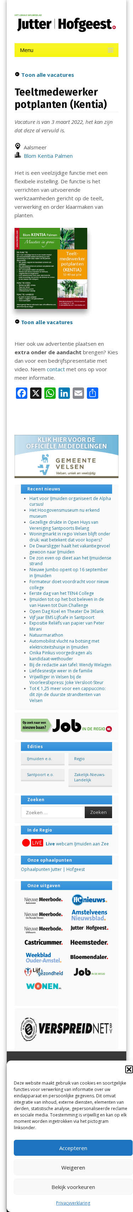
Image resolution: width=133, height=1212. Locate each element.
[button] (129, 1069)
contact (56, 369)
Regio (79, 758)
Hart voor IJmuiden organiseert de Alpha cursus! (70, 501)
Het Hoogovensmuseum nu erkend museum (64, 513)
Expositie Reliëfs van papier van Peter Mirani (66, 626)
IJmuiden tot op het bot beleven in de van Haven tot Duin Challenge (66, 602)
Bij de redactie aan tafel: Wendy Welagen (70, 665)
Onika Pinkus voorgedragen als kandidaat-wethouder (60, 656)
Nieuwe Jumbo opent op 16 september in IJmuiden (68, 573)
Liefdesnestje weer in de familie (61, 671)
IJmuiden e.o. (39, 758)
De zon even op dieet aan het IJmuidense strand (70, 561)
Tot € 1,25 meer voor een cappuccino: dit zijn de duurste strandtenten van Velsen (67, 694)
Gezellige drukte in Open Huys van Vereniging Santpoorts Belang (63, 525)
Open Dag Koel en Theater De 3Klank (66, 611)
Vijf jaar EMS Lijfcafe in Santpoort (61, 617)
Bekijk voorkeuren (73, 1186)
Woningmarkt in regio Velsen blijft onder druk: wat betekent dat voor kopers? (69, 537)
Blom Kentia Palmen (47, 155)
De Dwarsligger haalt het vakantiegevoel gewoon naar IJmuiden (69, 549)
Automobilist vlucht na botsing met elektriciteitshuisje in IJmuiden (64, 644)
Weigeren (73, 1167)
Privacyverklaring (73, 1203)
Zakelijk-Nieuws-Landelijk (89, 777)
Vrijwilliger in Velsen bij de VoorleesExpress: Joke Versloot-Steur (66, 680)
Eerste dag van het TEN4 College (61, 593)
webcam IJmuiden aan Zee (77, 844)
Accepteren (73, 1147)
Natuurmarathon (46, 635)
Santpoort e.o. (40, 774)
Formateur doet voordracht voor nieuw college (69, 585)
